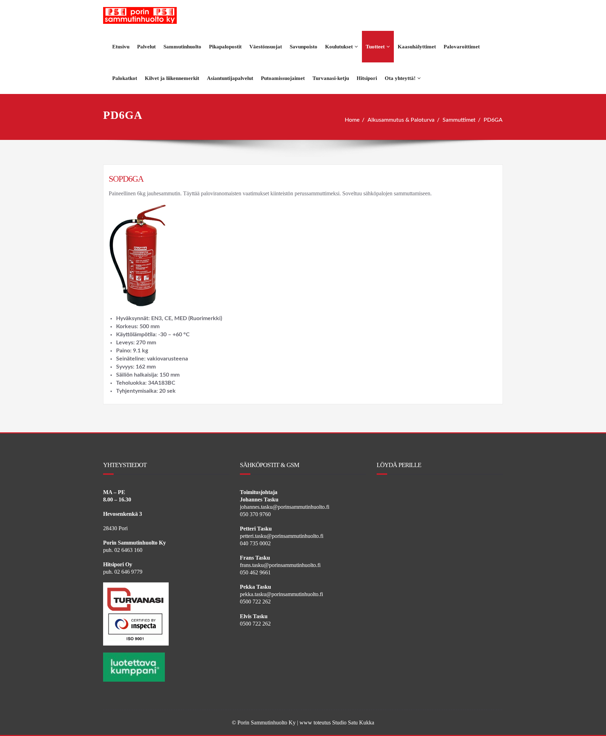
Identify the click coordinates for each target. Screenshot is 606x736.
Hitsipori (367, 78)
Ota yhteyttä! (400, 78)
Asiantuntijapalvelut (230, 78)
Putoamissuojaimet (283, 78)
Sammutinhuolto (182, 46)
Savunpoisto (303, 46)
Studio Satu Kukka (353, 722)
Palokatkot (124, 78)
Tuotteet (375, 46)
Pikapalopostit (225, 46)
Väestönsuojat (265, 46)
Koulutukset (339, 46)
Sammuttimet (459, 120)
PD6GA (493, 120)
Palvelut (146, 46)
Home (352, 120)
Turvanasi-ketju (330, 78)
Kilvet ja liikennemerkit (172, 78)
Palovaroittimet (462, 46)
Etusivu (120, 46)
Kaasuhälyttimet (417, 46)
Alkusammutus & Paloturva (401, 120)
